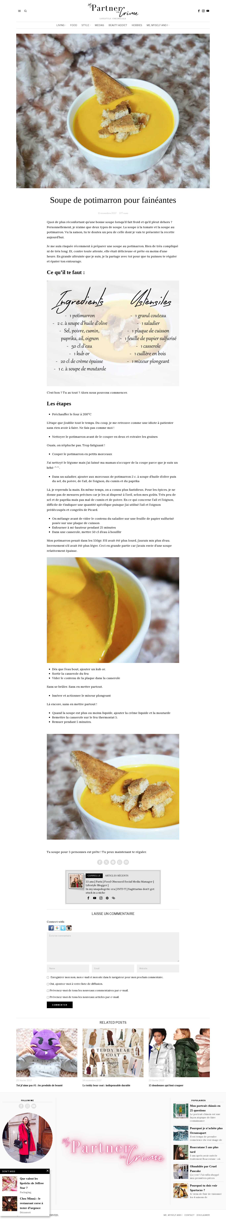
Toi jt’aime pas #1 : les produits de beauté (39, 1085)
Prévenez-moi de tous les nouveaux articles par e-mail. (84, 997)
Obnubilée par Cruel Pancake (203, 1169)
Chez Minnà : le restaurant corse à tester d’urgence (31, 1203)
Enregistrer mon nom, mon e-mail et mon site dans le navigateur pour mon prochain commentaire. (107, 977)
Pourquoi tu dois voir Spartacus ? (203, 1188)
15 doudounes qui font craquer (166, 1085)
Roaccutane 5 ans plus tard (204, 1149)
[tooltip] (199, 11)
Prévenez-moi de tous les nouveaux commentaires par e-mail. (89, 990)
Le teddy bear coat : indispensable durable (106, 1085)
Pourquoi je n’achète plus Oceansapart (206, 1130)
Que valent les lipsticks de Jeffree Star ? (32, 1183)
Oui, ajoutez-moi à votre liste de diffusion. (76, 983)
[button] (51, 927)
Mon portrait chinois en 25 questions (205, 1108)
